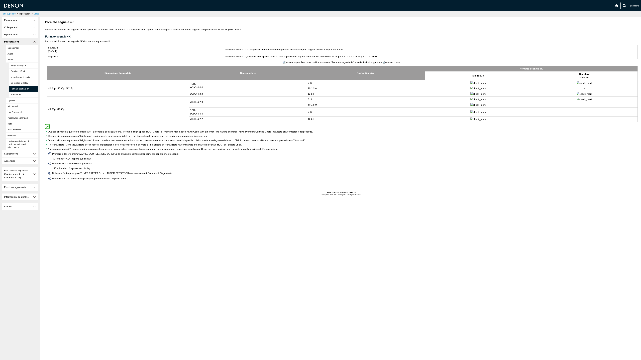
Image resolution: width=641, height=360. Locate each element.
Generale (12, 135)
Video (36, 14)
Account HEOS (14, 129)
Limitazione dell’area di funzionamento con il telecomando (18, 144)
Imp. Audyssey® (15, 112)
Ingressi (11, 100)
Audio (10, 54)
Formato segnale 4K (20, 89)
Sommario (634, 6)
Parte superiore (9, 14)
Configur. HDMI (18, 71)
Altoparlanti (13, 106)
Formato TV (16, 95)
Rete (10, 124)
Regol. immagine (18, 65)
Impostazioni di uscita (20, 77)
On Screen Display (19, 83)
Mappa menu (14, 48)
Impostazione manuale (18, 118)
